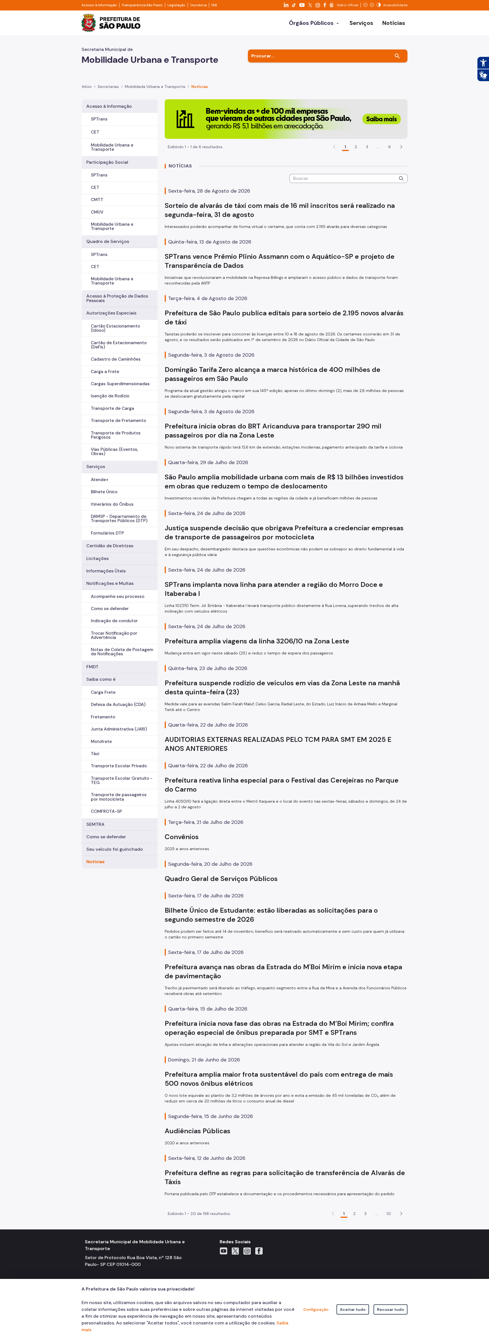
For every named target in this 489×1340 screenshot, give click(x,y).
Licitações (97, 558)
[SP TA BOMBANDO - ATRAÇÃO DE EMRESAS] (286, 119)
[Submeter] (401, 178)
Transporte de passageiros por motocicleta (119, 797)
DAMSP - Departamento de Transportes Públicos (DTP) (119, 518)
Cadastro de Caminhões (116, 359)
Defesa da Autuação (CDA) (118, 704)
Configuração (316, 1309)
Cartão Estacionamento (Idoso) (115, 328)
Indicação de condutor (114, 621)
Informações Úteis (106, 571)
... (378, 146)
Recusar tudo (390, 1309)
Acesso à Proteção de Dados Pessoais (117, 298)
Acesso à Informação (109, 106)
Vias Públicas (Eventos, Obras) (114, 451)
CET (95, 132)
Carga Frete (103, 692)
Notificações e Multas (110, 583)
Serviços (95, 466)
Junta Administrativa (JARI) (119, 729)
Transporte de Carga (112, 408)
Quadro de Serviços (107, 241)
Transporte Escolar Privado (119, 766)
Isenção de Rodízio (110, 396)
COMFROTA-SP (106, 811)
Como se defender (110, 608)
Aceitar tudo (353, 1309)
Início (87, 86)
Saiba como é (100, 679)
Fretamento (103, 717)
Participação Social (107, 162)
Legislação (176, 5)
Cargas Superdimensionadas (120, 384)
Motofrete (101, 741)
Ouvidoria (198, 5)
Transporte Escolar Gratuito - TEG (122, 780)
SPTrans (99, 119)
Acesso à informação (99, 5)
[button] (401, 146)
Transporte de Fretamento (118, 420)
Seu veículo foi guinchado (114, 849)
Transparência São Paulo (142, 5)
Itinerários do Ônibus (112, 504)
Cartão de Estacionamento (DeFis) (119, 345)
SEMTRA (95, 824)
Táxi (95, 754)
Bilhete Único (104, 492)
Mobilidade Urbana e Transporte (112, 147)
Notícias (95, 862)
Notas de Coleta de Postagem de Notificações (122, 652)
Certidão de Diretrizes (109, 546)
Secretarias (108, 86)
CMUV (97, 212)
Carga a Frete (105, 371)
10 (389, 1213)
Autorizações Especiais (111, 313)
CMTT (97, 199)
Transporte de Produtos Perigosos (116, 435)
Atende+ (99, 479)
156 (214, 5)
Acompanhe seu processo (117, 596)
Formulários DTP (107, 533)
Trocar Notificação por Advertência (114, 635)
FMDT (92, 667)
